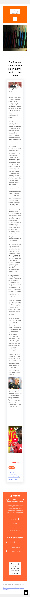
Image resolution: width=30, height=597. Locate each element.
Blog (15, 527)
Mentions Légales (15, 530)
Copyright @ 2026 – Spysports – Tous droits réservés (15, 568)
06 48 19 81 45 (16, 547)
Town (16, 479)
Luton (15, 477)
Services (15, 523)
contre (10, 472)
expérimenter (12, 475)
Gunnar (10, 477)
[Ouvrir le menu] (15, 19)
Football (11, 467)
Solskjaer (11, 479)
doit (14, 472)
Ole (18, 477)
